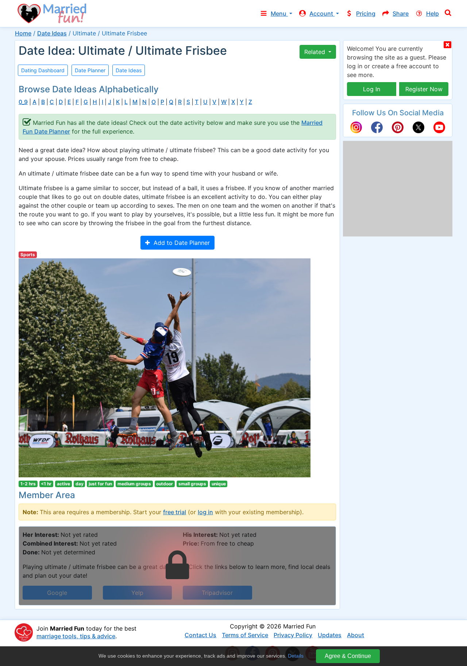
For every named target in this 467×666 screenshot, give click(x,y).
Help (432, 13)
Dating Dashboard (43, 70)
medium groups (134, 483)
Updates (329, 635)
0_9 (23, 102)
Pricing (365, 13)
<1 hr (46, 483)
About (355, 635)
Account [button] (322, 13)
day (80, 483)
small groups (192, 483)
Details (296, 656)
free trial (174, 512)
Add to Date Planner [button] (180, 242)
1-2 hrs (28, 483)
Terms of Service (245, 635)
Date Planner (90, 70)
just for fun (100, 483)
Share (401, 13)
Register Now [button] (424, 89)
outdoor (164, 483)
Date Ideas (52, 33)
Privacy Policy (293, 635)
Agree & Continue (348, 656)
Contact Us (200, 635)
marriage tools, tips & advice (75, 636)
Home (23, 33)
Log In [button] (371, 89)
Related (315, 51)
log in (205, 512)
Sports (27, 254)
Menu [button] (279, 13)
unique (219, 483)
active (63, 483)
